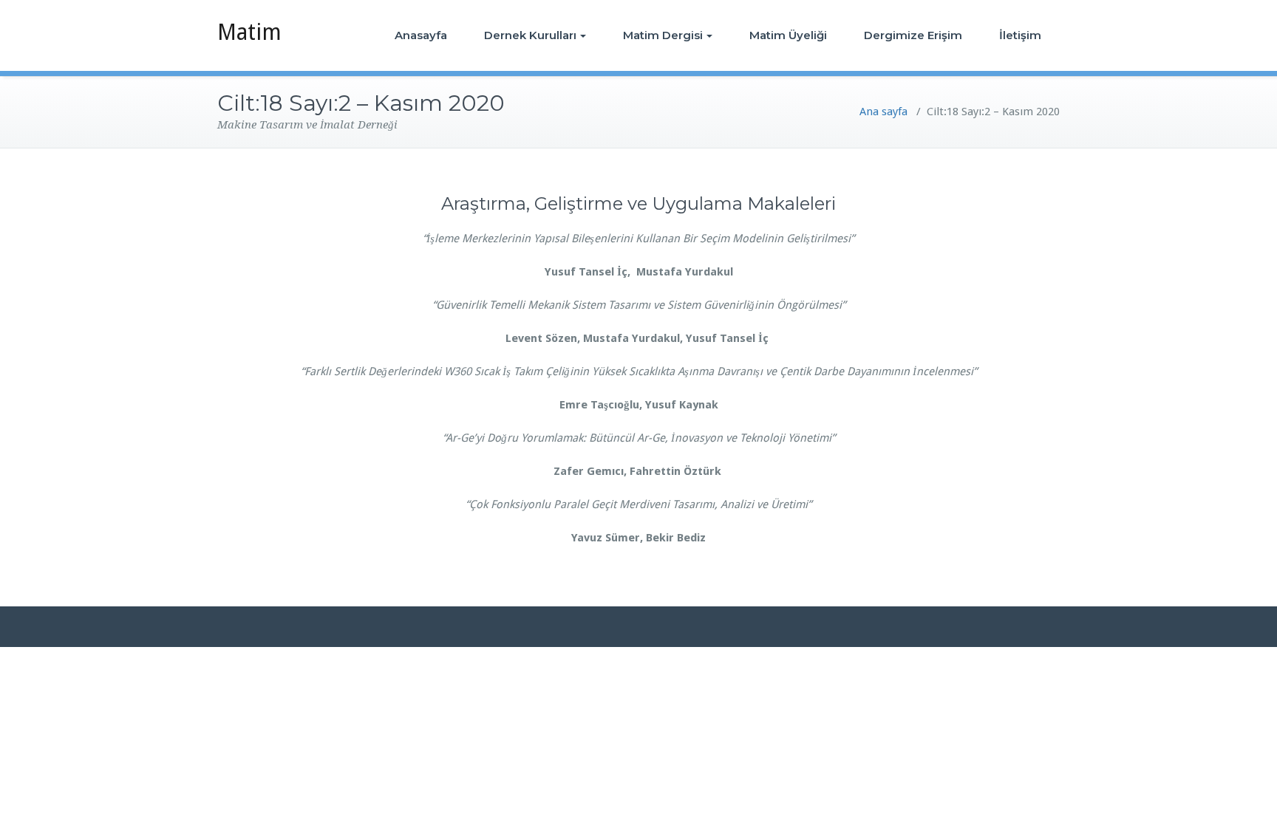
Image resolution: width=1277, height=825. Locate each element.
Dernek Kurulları (530, 35)
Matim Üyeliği (788, 35)
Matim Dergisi (663, 35)
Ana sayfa (883, 111)
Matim (249, 32)
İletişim (1020, 35)
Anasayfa (421, 35)
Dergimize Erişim (913, 35)
